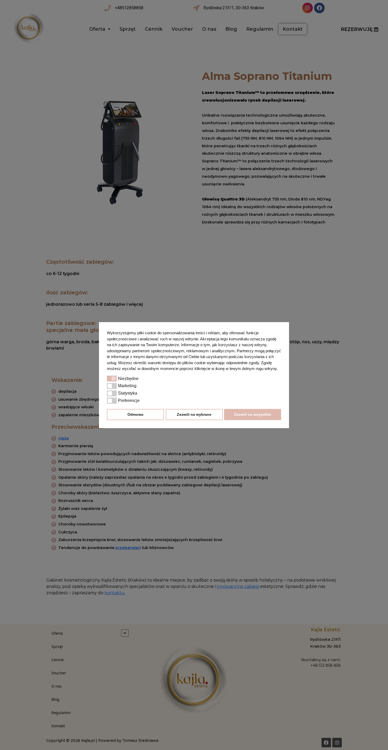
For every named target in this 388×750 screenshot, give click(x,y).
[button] (112, 379)
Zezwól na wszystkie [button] (252, 414)
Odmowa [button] (135, 414)
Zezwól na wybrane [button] (194, 414)
